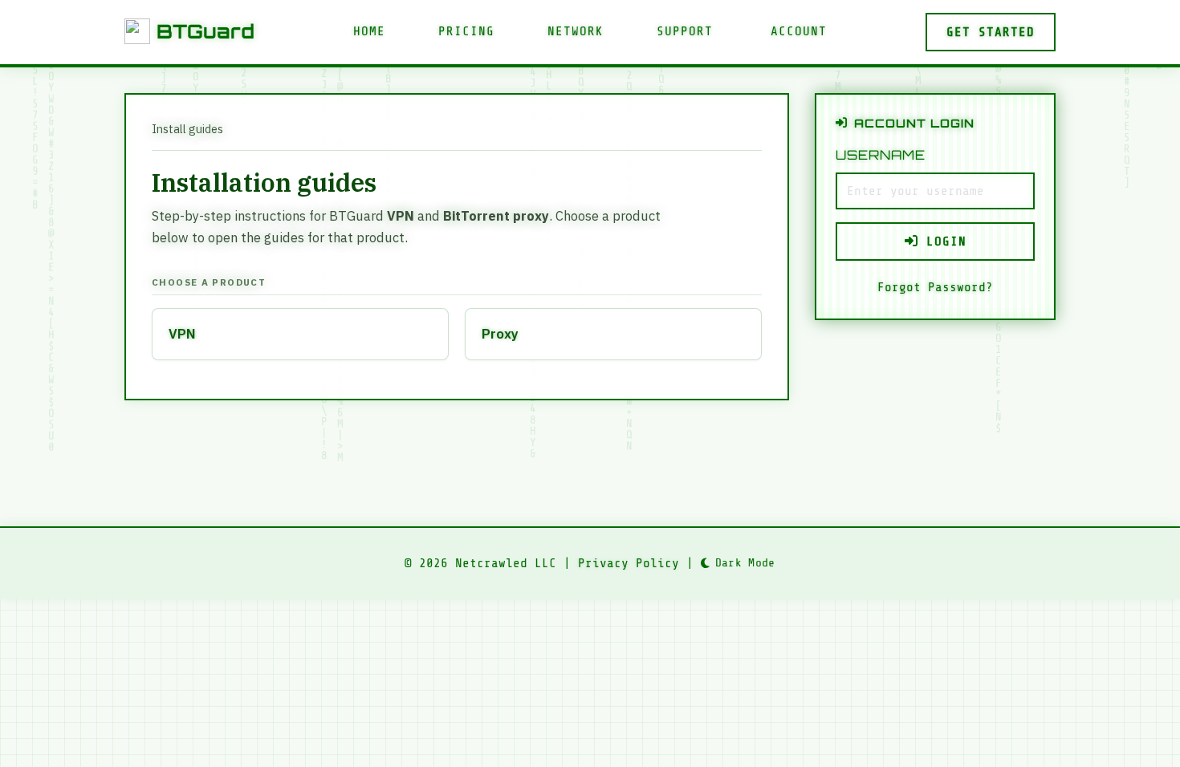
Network (575, 31)
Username (881, 155)
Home (369, 31)
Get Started (990, 32)
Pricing (466, 31)
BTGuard (205, 31)
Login (942, 241)
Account (799, 31)
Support (685, 31)
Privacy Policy (628, 563)
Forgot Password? (935, 287)
